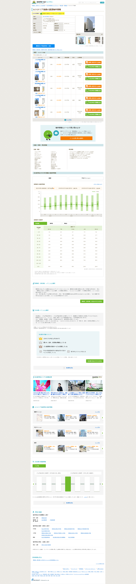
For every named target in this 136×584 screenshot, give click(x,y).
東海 (47, 575)
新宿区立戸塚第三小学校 (59, 533)
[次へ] (102, 417)
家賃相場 (70, 571)
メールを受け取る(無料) (76, 138)
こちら (85, 497)
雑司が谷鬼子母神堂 (46, 544)
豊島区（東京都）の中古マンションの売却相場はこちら (46, 560)
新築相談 (52, 574)
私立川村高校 (71, 537)
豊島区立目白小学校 (73, 533)
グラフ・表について (98, 184)
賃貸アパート (59, 571)
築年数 (51, 223)
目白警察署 (44, 520)
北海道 (33, 575)
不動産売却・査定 (46, 574)
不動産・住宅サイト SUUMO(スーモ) (39, 571)
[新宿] (39, 484)
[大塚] (87, 484)
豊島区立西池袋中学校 (69, 528)
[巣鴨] (97, 484)
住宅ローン (63, 574)
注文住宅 (33, 574)
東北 (36, 575)
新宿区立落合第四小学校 (47, 535)
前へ (34, 484)
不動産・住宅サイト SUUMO (38, 5)
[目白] (68, 484)
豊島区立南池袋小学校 (86, 533)
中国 (54, 575)
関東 (38, 575)
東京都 (61, 5)
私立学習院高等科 (46, 537)
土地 (101, 571)
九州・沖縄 (58, 575)
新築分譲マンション (77, 571)
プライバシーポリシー (90, 568)
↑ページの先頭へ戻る (100, 563)
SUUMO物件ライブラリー (53, 5)
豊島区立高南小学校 (46, 533)
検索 (103, 2)
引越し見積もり (58, 574)
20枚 (36, 93)
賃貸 (60, 13)
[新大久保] (49, 484)
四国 (51, 575)
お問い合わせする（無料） (93, 62)
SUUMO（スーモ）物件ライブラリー (42, 2)
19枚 (36, 117)
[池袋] (77, 484)
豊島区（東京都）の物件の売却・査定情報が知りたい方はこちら (47, 49)
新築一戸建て (91, 571)
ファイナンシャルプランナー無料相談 (81, 574)
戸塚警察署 (52, 520)
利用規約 (81, 568)
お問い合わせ (100, 568)
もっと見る (97, 411)
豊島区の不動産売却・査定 (43, 46)
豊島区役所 (44, 517)
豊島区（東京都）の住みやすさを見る (92, 301)
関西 (49, 575)
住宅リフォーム (39, 574)
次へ (102, 484)
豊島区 (65, 5)
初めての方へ (66, 568)
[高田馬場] (58, 484)
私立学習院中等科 (46, 531)
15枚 (36, 69)
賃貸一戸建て (65, 571)
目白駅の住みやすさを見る (95, 361)
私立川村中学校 (45, 528)
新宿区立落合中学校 (56, 528)
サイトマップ (74, 568)
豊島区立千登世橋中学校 (83, 528)
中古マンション (85, 571)
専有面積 (37, 223)
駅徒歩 (65, 223)
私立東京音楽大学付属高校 (59, 537)
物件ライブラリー (69, 574)
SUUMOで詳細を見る (93, 66)
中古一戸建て (96, 571)
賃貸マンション (53, 571)
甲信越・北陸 (42, 575)
